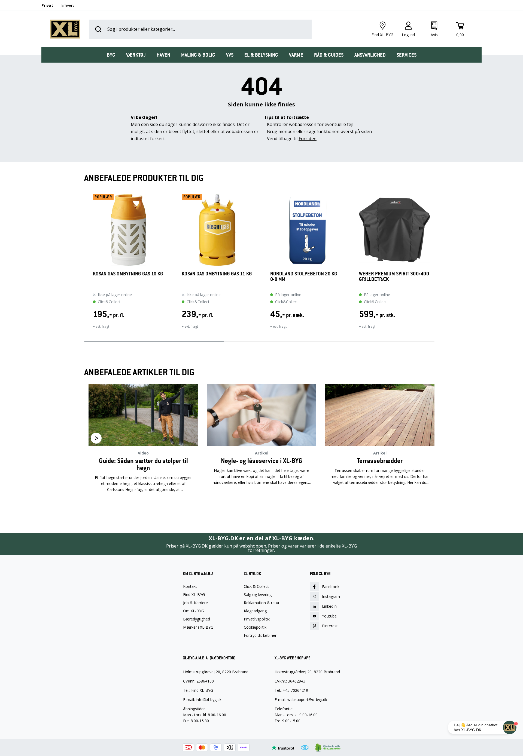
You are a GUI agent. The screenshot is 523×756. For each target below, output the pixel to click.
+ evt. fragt (101, 326)
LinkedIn (329, 606)
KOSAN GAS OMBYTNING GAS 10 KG (128, 274)
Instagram (331, 596)
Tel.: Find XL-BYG (198, 690)
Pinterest (330, 625)
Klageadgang (255, 611)
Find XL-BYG (194, 595)
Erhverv (67, 5)
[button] (84, 265)
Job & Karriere (195, 603)
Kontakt (190, 586)
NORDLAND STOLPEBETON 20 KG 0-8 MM (303, 276)
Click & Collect (256, 586)
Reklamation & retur (261, 603)
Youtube (329, 616)
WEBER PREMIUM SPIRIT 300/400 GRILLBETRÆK (394, 276)
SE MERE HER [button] (143, 506)
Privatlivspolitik (257, 619)
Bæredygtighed (196, 619)
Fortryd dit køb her (260, 635)
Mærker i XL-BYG (198, 627)
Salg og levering (258, 595)
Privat (47, 5)
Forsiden (308, 139)
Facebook (330, 586)
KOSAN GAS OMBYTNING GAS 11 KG (217, 274)
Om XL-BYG (193, 611)
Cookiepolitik (255, 627)
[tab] (111, 55)
